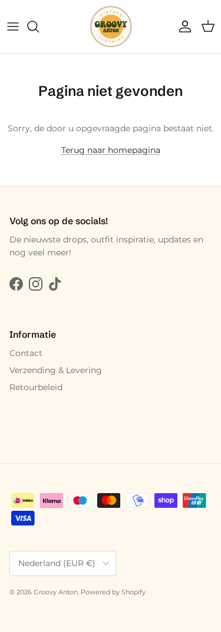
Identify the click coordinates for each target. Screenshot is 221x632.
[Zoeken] (39, 26)
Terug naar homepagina (110, 150)
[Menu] (13, 26)
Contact (25, 353)
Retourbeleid (35, 387)
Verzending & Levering (55, 370)
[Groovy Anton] (110, 26)
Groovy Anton (56, 592)
